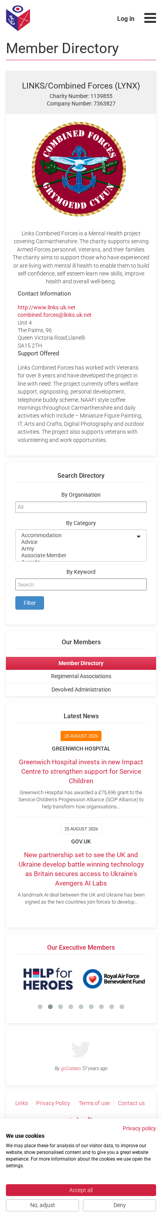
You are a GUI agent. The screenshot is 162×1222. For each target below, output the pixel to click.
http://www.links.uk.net (46, 307)
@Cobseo (71, 1068)
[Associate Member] (75, 555)
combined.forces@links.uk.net (55, 315)
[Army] (75, 548)
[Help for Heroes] (48, 978)
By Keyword (81, 572)
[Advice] (75, 542)
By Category (81, 523)
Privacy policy (139, 1128)
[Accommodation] (75, 535)
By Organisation (81, 495)
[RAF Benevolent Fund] (113, 978)
